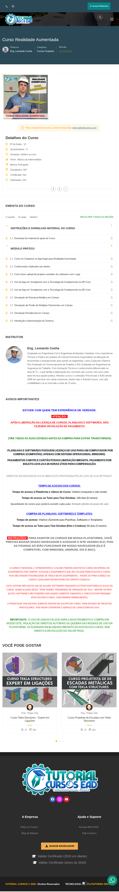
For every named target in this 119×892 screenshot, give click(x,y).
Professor (14, 47)
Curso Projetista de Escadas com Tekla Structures (89, 719)
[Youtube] (66, 799)
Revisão (62, 47)
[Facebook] (53, 189)
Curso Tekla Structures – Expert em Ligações (30, 719)
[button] (56, 741)
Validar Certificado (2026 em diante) (62, 856)
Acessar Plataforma (100, 6)
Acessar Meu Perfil (88, 827)
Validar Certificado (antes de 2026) (62, 862)
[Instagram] (59, 799)
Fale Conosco (89, 833)
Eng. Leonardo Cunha (43, 348)
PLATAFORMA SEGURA (100, 884)
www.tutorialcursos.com (84, 127)
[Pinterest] (65, 189)
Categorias (41, 47)
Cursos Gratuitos (45, 51)
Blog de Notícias (30, 833)
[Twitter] (59, 189)
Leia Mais (29, 680)
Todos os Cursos (29, 827)
